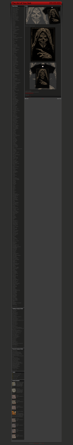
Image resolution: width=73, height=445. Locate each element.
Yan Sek (43, 443)
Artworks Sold (16, 376)
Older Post (26, 98)
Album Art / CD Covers (17, 373)
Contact (58, 3)
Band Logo (15, 378)
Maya (17, 429)
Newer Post (59, 98)
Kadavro (17, 434)
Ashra (26, 6)
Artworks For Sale (29, 96)
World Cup (18, 388)
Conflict (17, 418)
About (55, 3)
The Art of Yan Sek (21, 3)
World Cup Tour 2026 (20, 382)
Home (51, 3)
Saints (17, 395)
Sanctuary (18, 400)
